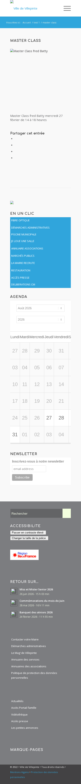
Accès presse (19, 721)
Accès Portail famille (23, 708)
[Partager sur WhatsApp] (16, 151)
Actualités (17, 701)
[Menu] (65, 8)
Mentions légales (19, 772)
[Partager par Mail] (16, 158)
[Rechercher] (55, 8)
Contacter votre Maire (25, 639)
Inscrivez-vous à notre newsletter (38, 461)
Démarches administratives (28, 646)
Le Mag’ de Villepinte (24, 653)
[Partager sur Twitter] (16, 145)
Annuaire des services (25, 659)
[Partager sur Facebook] (16, 138)
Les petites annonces (24, 728)
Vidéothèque (19, 714)
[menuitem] (55, 8)
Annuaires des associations (28, 666)
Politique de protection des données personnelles (34, 675)
